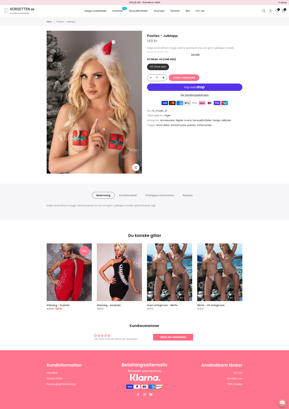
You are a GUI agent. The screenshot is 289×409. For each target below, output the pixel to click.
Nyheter (175, 11)
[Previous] (50, 272)
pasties (191, 125)
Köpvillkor (52, 372)
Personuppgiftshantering (61, 384)
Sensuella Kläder (138, 11)
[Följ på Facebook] (138, 394)
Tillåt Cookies (234, 384)
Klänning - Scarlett (58, 305)
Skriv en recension (173, 337)
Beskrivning (103, 195)
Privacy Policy (54, 378)
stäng (7, 3)
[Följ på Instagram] (144, 394)
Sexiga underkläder (95, 11)
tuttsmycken (204, 125)
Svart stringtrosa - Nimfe (162, 305)
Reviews (188, 195)
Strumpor (159, 11)
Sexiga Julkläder (222, 120)
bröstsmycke (178, 125)
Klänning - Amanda (109, 305)
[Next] (239, 272)
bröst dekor (163, 125)
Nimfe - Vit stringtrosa (210, 305)
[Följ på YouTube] (150, 394)
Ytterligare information (159, 195)
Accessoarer (167, 120)
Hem (49, 22)
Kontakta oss (234, 378)
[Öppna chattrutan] (282, 403)
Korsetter (119, 11)
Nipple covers (183, 120)
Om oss (200, 11)
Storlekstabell (128, 195)
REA (188, 11)
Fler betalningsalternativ (195, 95)
